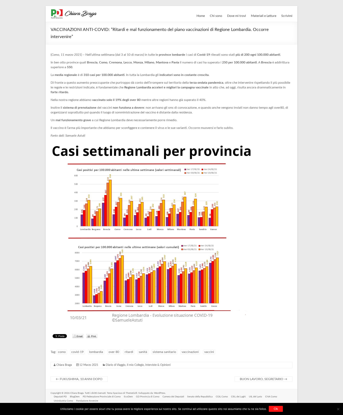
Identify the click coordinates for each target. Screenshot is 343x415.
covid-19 (77, 352)
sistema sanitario (164, 352)
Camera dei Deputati (173, 396)
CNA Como (271, 396)
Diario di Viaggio (115, 365)
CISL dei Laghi (238, 396)
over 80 (114, 352)
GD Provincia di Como (147, 396)
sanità (143, 352)
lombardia (96, 352)
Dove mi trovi (236, 15)
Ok (276, 408)
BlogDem (75, 396)
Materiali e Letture (263, 15)
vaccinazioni (190, 352)
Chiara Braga (64, 365)
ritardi (129, 352)
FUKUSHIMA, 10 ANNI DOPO (79, 379)
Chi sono (216, 15)
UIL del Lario (255, 396)
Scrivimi (286, 15)
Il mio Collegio (135, 365)
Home (201, 15)
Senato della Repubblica (200, 396)
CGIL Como (222, 396)
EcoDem (128, 396)
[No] (338, 409)
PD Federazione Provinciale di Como (102, 396)
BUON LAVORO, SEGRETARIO (263, 379)
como (62, 352)
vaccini (209, 352)
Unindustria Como (63, 401)
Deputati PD (60, 396)
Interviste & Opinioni (158, 365)
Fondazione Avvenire (87, 401)
